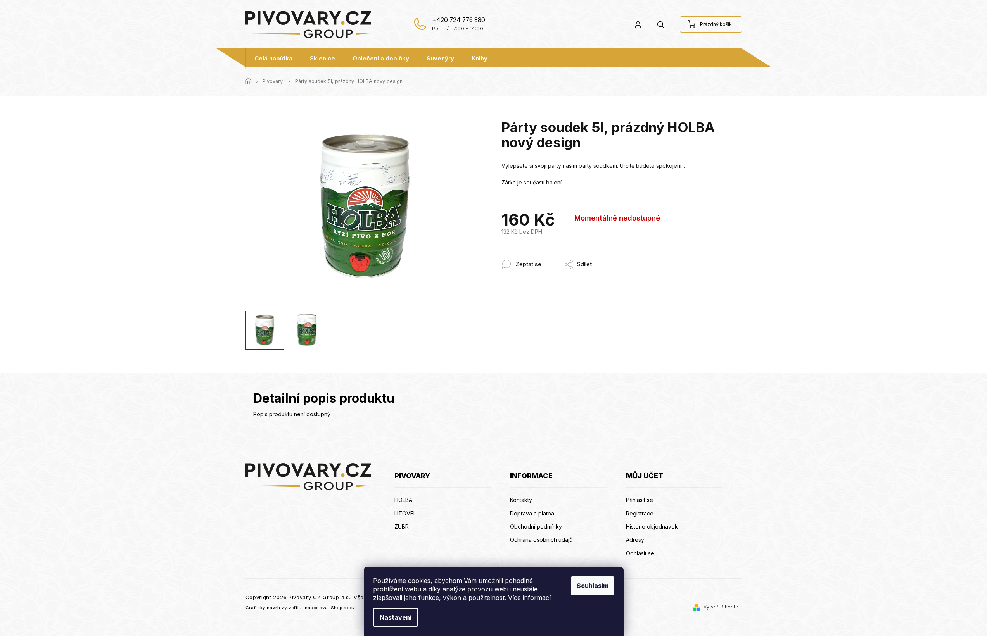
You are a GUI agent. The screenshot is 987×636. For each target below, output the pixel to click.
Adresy (635, 539)
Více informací (529, 598)
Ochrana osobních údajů (541, 539)
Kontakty (521, 499)
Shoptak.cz (343, 607)
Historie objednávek (652, 526)
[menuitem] (273, 58)
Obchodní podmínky (536, 526)
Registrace (639, 513)
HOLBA (403, 499)
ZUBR (401, 526)
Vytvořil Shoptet (722, 607)
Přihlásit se (639, 499)
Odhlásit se (640, 553)
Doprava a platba (532, 513)
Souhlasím (592, 585)
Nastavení (395, 617)
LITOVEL (405, 513)
